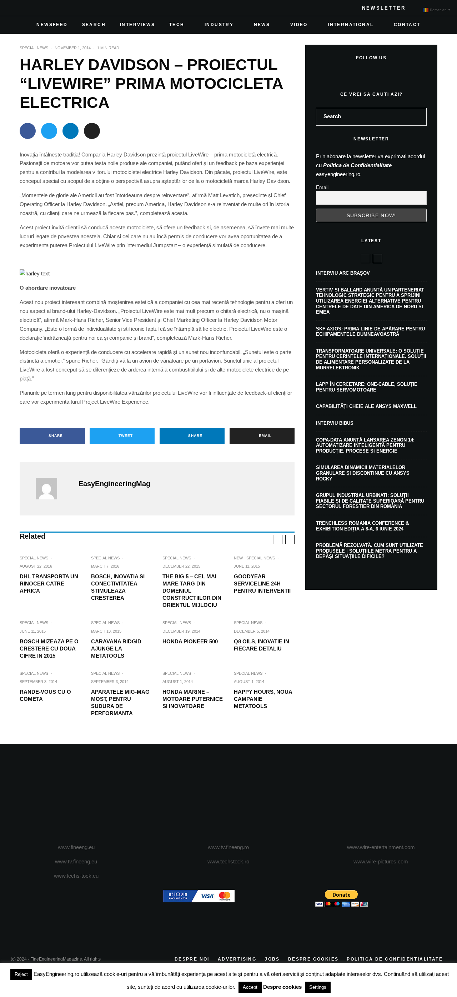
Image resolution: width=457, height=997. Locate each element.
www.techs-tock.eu (76, 876)
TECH (177, 24)
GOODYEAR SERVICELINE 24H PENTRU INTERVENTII (262, 583)
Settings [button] (317, 987)
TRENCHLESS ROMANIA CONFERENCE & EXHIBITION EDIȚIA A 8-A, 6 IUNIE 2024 (362, 526)
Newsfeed (51, 24)
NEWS (262, 24)
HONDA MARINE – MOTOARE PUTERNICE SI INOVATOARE (192, 699)
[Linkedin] (62, 8)
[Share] (28, 131)
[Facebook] (16, 8)
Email (322, 187)
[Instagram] (39, 8)
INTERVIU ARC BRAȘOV (343, 273)
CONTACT (407, 24)
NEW (238, 558)
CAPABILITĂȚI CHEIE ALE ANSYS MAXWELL (366, 406)
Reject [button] (21, 974)
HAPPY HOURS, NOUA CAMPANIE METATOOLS (263, 699)
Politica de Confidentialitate (357, 165)
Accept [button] (250, 987)
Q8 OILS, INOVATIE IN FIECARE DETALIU (261, 645)
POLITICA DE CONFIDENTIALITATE (395, 959)
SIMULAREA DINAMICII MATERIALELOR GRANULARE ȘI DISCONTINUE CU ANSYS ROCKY (363, 473)
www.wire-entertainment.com (381, 847)
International (350, 24)
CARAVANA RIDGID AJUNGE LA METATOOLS (116, 648)
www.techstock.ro (228, 861)
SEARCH (94, 24)
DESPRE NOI (192, 959)
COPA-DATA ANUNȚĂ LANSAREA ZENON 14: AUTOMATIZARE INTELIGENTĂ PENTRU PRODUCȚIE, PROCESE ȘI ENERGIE (365, 445)
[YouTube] (50, 8)
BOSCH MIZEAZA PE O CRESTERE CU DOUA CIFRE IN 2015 (49, 648)
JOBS (272, 959)
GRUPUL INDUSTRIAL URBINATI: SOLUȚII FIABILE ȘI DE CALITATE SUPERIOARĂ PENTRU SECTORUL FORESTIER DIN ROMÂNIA (370, 501)
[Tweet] (49, 131)
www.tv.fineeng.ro (228, 847)
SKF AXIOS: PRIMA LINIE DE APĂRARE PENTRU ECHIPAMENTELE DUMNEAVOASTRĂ (370, 331)
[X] (28, 8)
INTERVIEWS (137, 24)
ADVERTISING (237, 959)
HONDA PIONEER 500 (190, 641)
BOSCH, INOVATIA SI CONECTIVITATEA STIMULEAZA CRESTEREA (118, 587)
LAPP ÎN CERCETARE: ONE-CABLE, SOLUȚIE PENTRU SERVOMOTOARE (366, 387)
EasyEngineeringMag (114, 484)
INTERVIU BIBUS (334, 423)
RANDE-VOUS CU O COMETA (45, 695)
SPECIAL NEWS (34, 48)
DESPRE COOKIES (313, 959)
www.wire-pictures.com (380, 861)
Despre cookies (282, 987)
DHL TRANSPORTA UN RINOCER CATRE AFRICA (49, 583)
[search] (418, 116)
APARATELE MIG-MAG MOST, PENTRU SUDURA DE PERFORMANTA (120, 702)
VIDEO (299, 24)
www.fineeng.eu (76, 847)
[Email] (92, 131)
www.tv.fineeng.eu (76, 861)
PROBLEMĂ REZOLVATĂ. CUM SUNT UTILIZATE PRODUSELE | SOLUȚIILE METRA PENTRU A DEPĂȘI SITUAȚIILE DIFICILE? (369, 551)
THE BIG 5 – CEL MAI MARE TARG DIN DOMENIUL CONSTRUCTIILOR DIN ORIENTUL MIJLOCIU (191, 590)
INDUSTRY (219, 24)
